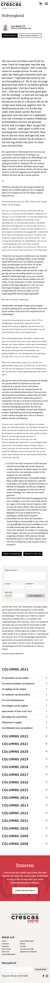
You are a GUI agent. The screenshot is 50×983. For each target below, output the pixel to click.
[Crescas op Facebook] (43, 976)
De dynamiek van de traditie (15, 678)
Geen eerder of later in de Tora (17, 711)
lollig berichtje (19, 356)
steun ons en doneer (25, 890)
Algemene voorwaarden (28, 952)
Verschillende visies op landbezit (17, 728)
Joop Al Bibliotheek (27, 941)
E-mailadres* (30, 583)
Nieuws (22, 944)
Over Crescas (6, 949)
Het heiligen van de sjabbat (15, 705)
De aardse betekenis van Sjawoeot (18, 683)
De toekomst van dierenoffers (16, 694)
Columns (4, 8)
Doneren (23, 946)
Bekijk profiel (10, 35)
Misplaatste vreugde (12, 722)
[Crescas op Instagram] (47, 976)
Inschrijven (40, 969)
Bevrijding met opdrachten (14, 717)
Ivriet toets (6, 952)
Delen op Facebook (11, 554)
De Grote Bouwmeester (13, 700)
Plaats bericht (35, 596)
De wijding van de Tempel (14, 689)
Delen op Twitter (33, 554)
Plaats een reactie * (11, 570)
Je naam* (7, 583)
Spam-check (8, 592)
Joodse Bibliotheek (8, 954)
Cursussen (5, 944)
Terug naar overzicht (29, 35)
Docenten (5, 946)
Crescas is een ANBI (27, 949)
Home (4, 941)
